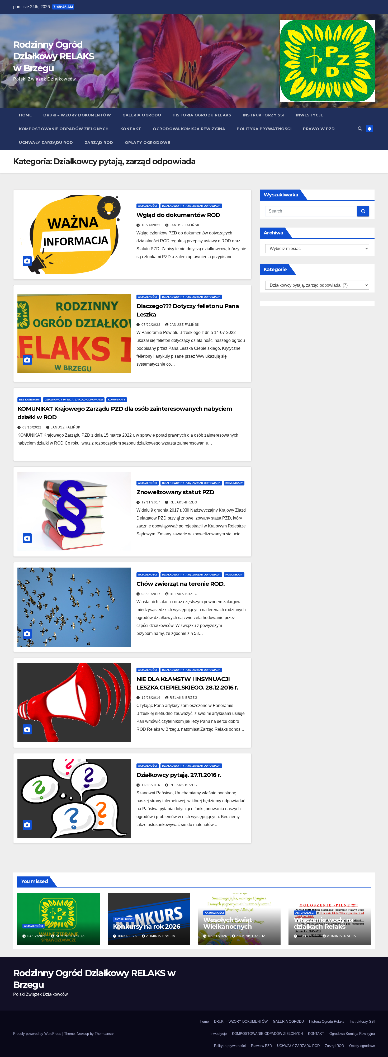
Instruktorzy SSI (263, 115)
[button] (360, 128)
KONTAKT (130, 128)
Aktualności (147, 205)
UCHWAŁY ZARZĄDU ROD (46, 142)
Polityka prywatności (264, 128)
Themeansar (104, 1034)
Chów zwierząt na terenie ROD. (180, 583)
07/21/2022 (151, 325)
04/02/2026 (37, 936)
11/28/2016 (151, 785)
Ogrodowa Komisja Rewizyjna (189, 128)
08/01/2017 (151, 594)
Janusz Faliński (185, 225)
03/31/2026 (128, 936)
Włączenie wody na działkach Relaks (324, 923)
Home (25, 115)
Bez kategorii (29, 399)
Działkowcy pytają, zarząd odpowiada (191, 205)
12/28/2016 (151, 698)
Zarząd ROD (99, 142)
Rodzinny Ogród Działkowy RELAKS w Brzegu (53, 56)
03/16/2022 (32, 427)
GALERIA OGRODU (141, 115)
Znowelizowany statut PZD (175, 492)
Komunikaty (116, 399)
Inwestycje (309, 115)
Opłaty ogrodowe (147, 142)
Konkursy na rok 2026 (146, 926)
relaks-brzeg (183, 502)
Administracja (70, 936)
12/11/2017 (151, 502)
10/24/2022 (151, 225)
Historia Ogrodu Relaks (202, 115)
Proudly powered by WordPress (37, 1034)
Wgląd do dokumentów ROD (178, 215)
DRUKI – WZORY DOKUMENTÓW (77, 115)
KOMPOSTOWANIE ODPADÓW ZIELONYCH (64, 128)
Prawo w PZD (319, 128)
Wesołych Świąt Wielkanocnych (227, 923)
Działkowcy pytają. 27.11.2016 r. (178, 774)
